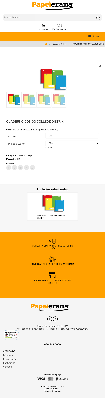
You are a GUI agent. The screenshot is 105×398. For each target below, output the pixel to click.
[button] (99, 66)
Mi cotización (9, 359)
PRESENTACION (16, 144)
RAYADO (12, 136)
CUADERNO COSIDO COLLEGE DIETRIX (88, 44)
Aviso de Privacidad (52, 389)
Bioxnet (58, 391)
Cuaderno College (60, 44)
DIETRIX (16, 159)
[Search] (98, 17)
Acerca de (9, 351)
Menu (97, 36)
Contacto (8, 366)
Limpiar (48, 147)
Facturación (9, 363)
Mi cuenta (8, 355)
